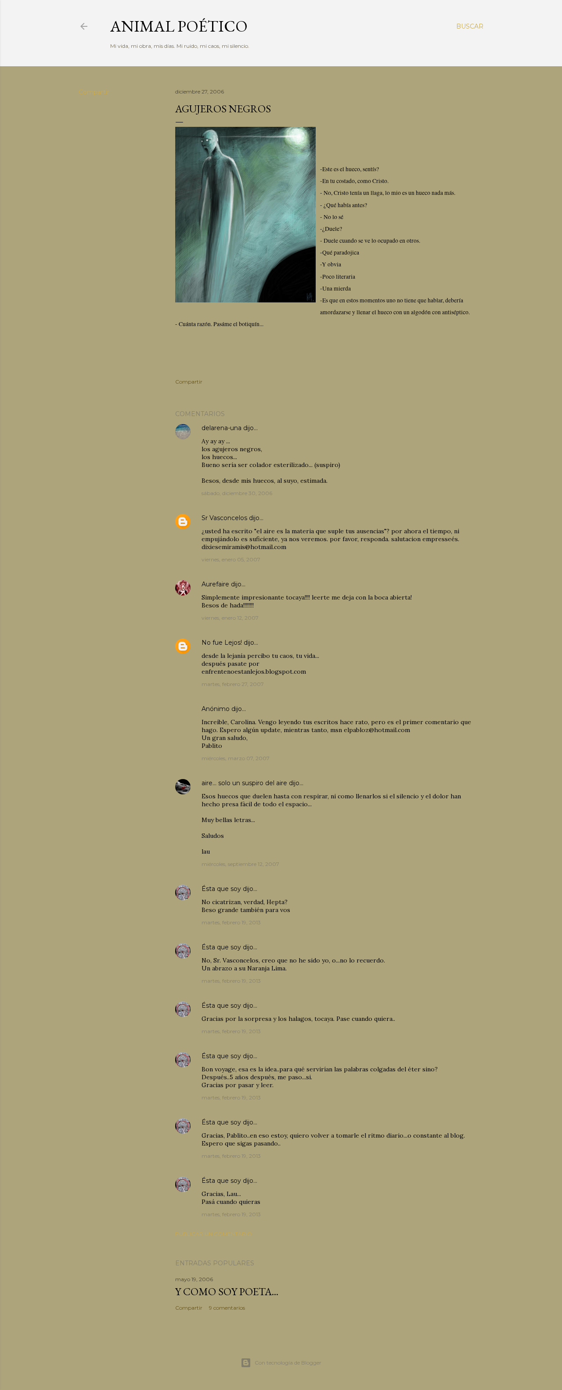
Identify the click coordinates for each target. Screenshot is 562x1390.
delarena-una (221, 428)
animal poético (179, 26)
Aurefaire (215, 584)
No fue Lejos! (222, 643)
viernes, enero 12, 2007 (230, 617)
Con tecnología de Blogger (288, 1362)
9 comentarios (227, 1307)
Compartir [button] (94, 92)
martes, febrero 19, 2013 (231, 922)
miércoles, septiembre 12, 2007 (240, 864)
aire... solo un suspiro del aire (244, 783)
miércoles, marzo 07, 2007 (236, 758)
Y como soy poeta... (226, 1291)
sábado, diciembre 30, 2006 (237, 493)
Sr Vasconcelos (224, 518)
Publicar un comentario (213, 1234)
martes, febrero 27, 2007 (233, 684)
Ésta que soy (221, 889)
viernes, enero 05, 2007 (231, 559)
